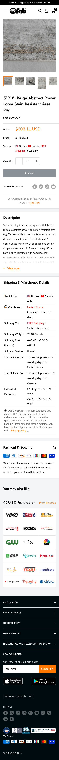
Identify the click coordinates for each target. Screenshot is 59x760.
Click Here (35, 203)
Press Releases (47, 502)
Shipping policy (19, 430)
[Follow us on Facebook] (5, 713)
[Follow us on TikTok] (43, 713)
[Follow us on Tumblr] (12, 719)
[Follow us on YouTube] (36, 713)
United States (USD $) (15, 696)
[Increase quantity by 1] (36, 161)
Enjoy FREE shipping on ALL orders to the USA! (29, 2)
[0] (53, 11)
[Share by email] (53, 186)
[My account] (46, 11)
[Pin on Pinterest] (41, 186)
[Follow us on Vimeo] (49, 713)
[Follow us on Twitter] (12, 713)
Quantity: (8, 161)
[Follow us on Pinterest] (30, 713)
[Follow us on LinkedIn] (5, 719)
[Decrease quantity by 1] (19, 161)
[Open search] (40, 11)
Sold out (29, 173)
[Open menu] (5, 11)
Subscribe (47, 668)
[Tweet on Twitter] (47, 186)
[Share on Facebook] (34, 186)
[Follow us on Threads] (18, 713)
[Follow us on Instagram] (24, 713)
